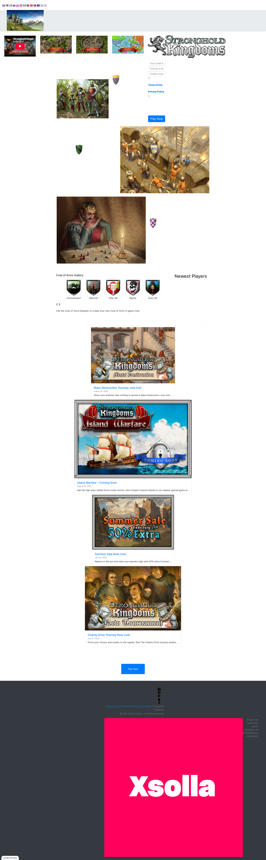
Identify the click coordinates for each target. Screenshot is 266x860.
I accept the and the (156, 86)
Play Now (133, 669)
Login (97, 5)
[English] (3, 5)
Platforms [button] (85, 5)
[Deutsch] (7, 5)
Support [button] (54, 5)
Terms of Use (113, 706)
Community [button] (69, 5)
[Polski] (17, 5)
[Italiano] (24, 5)
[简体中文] (34, 5)
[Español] (21, 5)
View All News (202, 323)
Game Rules (145, 706)
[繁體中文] (38, 5)
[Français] (10, 5)
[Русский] (14, 5)
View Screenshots (134, 62)
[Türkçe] (31, 5)
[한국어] (41, 5)
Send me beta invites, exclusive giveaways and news (156, 106)
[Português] (27, 5)
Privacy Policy (129, 706)
